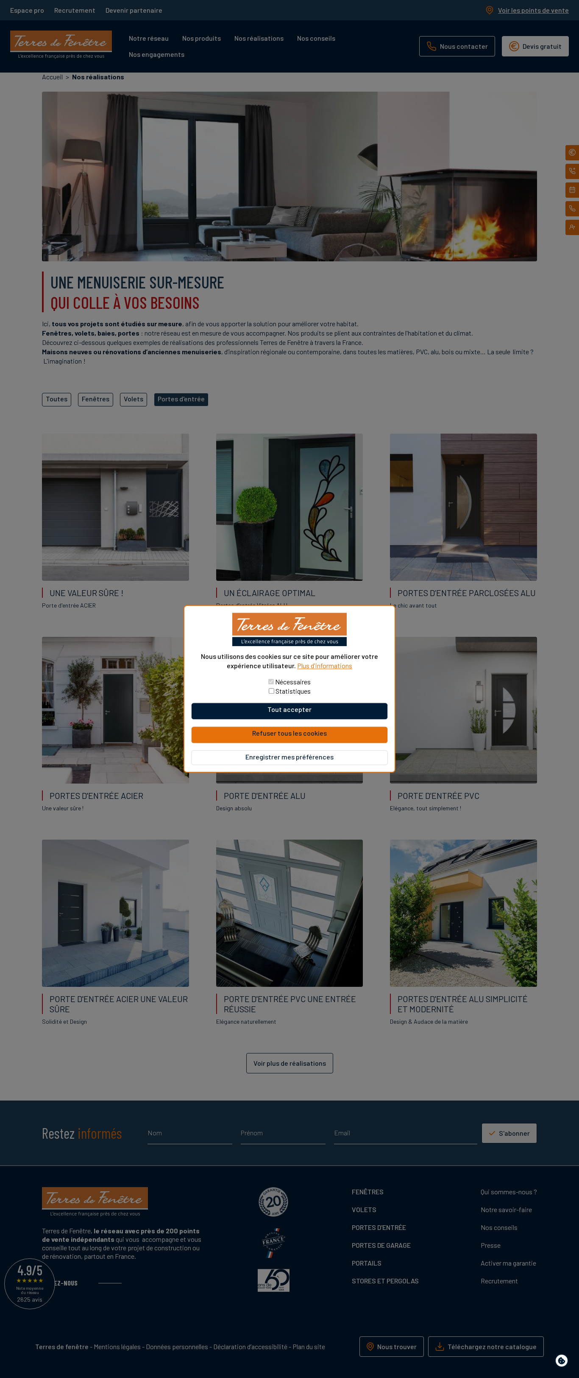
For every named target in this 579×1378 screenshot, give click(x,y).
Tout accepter (289, 710)
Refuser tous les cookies (289, 733)
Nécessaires (293, 682)
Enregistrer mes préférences (289, 757)
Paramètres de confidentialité (563, 1362)
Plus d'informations (324, 665)
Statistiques (293, 691)
